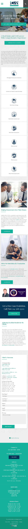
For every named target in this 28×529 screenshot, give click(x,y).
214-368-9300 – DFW (10, 376)
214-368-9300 (18, 309)
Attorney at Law (14, 493)
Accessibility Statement (14, 523)
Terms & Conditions (14, 521)
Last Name (5, 399)
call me (17, 219)
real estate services (14, 269)
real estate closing (19, 276)
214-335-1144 (14, 466)
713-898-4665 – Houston (11, 377)
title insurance (12, 276)
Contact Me (14, 313)
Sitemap (20, 521)
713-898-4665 (14, 478)
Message (4, 413)
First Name (5, 394)
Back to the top (15, 438)
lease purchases (4, 277)
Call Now (14, 457)
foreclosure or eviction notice (8, 345)
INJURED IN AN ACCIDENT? (14, 42)
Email (4, 408)
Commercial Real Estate (14, 490)
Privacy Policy (7, 521)
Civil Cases (14, 494)
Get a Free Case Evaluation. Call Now (13, 24)
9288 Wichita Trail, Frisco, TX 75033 (14, 465)
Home (14, 489)
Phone (4, 403)
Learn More (7, 231)
